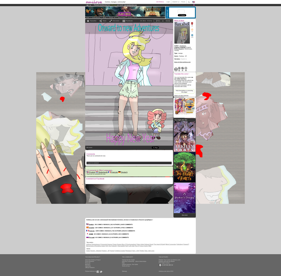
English (92, 172)
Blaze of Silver (122, 17)
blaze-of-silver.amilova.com (182, 62)
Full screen (116, 21)
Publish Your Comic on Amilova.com (169, 260)
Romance (129, 251)
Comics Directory (96, 17)
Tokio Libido (140, 244)
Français (114, 172)
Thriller (142, 251)
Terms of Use (126, 266)
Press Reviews (89, 261)
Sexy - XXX (135, 251)
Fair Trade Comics (164, 263)
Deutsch (124, 172)
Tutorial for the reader (128, 260)
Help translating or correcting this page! (184, 91)
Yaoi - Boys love (149, 251)
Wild (150, 246)
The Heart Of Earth (159, 244)
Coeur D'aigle (144, 246)
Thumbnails (129, 21)
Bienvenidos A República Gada (95, 246)
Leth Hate (131, 246)
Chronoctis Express (106, 244)
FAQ (123, 263)
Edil (127, 246)
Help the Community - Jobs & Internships (134, 261)
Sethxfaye (180, 244)
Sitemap (124, 271)
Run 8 (137, 246)
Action (88, 251)
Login (168, 2)
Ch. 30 (130, 17)
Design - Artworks (96, 251)
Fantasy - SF (112, 17)
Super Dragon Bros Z (119, 244)
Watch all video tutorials (181, 95)
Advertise (88, 266)
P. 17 (135, 17)
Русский (91, 237)
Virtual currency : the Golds (130, 264)
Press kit (87, 263)
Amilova (88, 244)
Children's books (120, 251)
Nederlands (103, 172)
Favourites (93, 21)
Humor (112, 251)
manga (104, 17)
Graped (186, 244)
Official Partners (90, 267)
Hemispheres (96, 244)
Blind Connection (171, 244)
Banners (87, 264)
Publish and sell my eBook (167, 261)
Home (87, 17)
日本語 (91, 234)
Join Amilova (160, 2)
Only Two (108, 246)
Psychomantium (131, 244)
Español (91, 228)
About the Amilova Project (92, 260)
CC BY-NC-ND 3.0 (167, 265)
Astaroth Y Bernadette (118, 246)
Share (104, 21)
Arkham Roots (149, 244)
